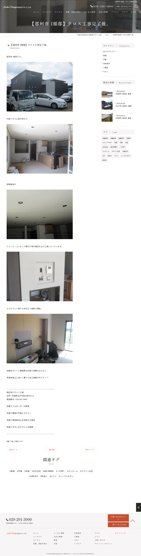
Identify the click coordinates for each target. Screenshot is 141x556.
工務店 (16, 441)
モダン (21, 441)
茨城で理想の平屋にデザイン (19, 413)
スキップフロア (107, 142)
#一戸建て (60, 471)
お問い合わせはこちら (124, 6)
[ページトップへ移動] (133, 520)
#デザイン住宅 (86, 471)
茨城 (126, 142)
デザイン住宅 (116, 151)
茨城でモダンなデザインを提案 (20, 427)
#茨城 (27, 471)
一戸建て (122, 147)
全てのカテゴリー (110, 51)
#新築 (12, 471)
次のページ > (89, 450)
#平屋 (19, 471)
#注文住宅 (36, 471)
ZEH (103, 156)
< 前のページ (12, 450)
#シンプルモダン (66, 476)
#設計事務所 (48, 471)
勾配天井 (125, 151)
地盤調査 (105, 138)
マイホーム (105, 151)
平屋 (11, 441)
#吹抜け (43, 476)
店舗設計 (121, 138)
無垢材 (104, 160)
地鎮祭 (129, 138)
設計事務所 (113, 147)
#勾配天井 (33, 476)
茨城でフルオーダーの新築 (18, 406)
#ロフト (53, 476)
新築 (8, 441)
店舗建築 (113, 138)
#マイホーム (72, 471)
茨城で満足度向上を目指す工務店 (21, 420)
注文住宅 (105, 147)
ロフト (116, 156)
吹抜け (110, 156)
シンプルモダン (125, 156)
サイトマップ (120, 533)
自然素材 (106, 63)
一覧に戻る (51, 450)
